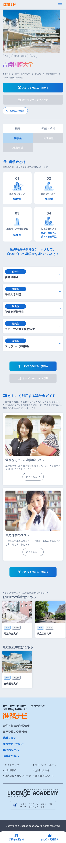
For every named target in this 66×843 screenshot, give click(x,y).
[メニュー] (60, 4)
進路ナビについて (13, 743)
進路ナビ (6, 74)
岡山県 (38, 74)
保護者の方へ (11, 756)
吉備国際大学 (51, 74)
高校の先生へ (11, 750)
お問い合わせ (42, 770)
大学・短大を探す (22, 74)
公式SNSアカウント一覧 (18, 775)
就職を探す (9, 737)
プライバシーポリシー (47, 764)
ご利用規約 (11, 770)
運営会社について (44, 775)
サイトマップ (12, 764)
